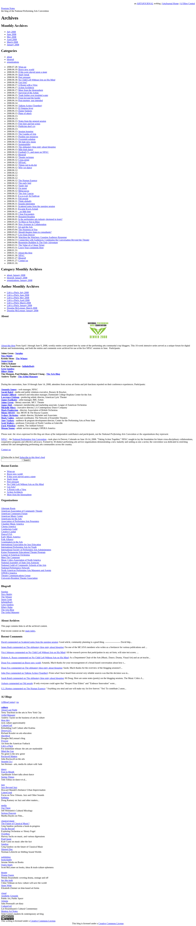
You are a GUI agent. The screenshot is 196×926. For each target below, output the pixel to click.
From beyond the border (29, 98)
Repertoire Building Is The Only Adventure (38, 242)
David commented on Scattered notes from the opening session (29, 642)
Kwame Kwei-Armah (28, 209)
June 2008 (11, 34)
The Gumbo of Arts (27, 134)
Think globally (25, 201)
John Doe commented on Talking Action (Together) (24, 673)
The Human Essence (27, 180)
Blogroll (22, 154)
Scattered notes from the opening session (36, 206)
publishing (6, 857)
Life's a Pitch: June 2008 (18, 295)
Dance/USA (6, 534)
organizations (13, 62)
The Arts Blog (53, 374)
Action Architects (26, 87)
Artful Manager (8, 715)
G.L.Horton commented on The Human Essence (23, 688)
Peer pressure (24, 77)
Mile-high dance (25, 149)
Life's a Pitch (7, 746)
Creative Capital (8, 531)
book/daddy (6, 859)
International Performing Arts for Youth (19, 547)
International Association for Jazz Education (21, 544)
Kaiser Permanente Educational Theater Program (23, 552)
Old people (23, 198)
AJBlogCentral (8, 702)
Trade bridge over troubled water (33, 95)
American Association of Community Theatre (21, 511)
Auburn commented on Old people (17, 683)
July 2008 (11, 32)
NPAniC (22, 162)
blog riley (5, 720)
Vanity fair (23, 185)
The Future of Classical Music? (15, 823)
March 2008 (12, 42)
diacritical (5, 736)
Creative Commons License (42, 921)
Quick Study (7, 865)
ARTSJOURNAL (145, 3)
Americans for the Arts (11, 519)
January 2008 (13, 44)
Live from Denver (26, 235)
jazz (3, 785)
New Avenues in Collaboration (32, 224)
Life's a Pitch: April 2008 (18, 300)
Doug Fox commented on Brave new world (21, 663)
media (4, 805)
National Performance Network (15, 568)
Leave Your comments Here (31, 247)
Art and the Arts (25, 227)
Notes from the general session (32, 121)
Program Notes (8, 8)
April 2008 (12, 39)
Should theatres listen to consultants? (35, 232)
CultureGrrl (6, 906)
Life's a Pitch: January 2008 (19, 305)
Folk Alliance (7, 539)
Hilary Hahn (7, 371)
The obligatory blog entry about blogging (37, 147)
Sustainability (24, 144)
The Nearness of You (27, 229)
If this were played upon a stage (32, 72)
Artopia (4, 901)
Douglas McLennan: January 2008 (22, 310)
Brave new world (26, 69)
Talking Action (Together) (30, 105)
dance (3, 769)
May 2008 (11, 37)
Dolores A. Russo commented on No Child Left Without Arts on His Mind (35, 657)
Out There (5, 808)
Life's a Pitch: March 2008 (19, 303)
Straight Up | (7, 761)
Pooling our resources (28, 136)
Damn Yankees (25, 111)
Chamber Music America (12, 524)
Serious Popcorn (8, 813)
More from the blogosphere (30, 90)
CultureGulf (6, 725)
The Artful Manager (10, 612)
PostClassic (6, 839)
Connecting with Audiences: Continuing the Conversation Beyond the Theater (53, 240)
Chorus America (8, 526)
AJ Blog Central (187, 3)
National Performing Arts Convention (29, 439)
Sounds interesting (26, 204)
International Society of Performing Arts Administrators (26, 549)
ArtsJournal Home (170, 3)
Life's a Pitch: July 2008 (18, 292)
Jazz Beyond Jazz (9, 787)
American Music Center (12, 516)
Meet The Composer (10, 557)
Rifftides (5, 797)
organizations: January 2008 (19, 280)
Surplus (19, 353)
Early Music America (10, 537)
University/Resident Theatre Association (19, 578)
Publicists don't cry (26, 126)
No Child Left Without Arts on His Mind (36, 80)
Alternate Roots (8, 508)
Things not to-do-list (27, 165)
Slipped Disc (7, 849)
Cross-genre (23, 160)
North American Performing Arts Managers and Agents (26, 570)
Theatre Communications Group (15, 575)
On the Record (7, 828)
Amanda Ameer (9, 389)
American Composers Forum (14, 513)
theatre (4, 872)
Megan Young (8, 428)
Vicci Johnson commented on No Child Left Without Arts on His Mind (33, 652)
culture (4, 707)
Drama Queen (7, 875)
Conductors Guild (9, 529)
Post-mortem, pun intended (30, 100)
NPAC (21, 255)
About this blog (25, 253)
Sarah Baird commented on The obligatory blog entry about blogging (32, 678)
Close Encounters (26, 214)
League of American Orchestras (15, 555)
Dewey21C (6, 730)
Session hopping (25, 131)
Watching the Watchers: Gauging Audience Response (42, 237)
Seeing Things (7, 777)
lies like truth (7, 880)
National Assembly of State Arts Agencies (20, 562)
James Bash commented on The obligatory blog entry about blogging (32, 647)
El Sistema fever (25, 108)
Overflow (5, 834)
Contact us (23, 260)
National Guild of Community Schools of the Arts (23, 565)
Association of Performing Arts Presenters (20, 521)
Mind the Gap (7, 751)
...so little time (24, 211)
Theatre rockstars (26, 157)
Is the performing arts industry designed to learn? (40, 219)
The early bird (24, 183)
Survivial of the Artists (28, 93)
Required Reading (26, 216)
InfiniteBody (28, 366)
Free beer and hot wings (29, 123)
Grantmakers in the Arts (12, 542)
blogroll (10, 59)
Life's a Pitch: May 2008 (18, 297)
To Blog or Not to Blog (29, 222)
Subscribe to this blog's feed (32, 457)
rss (17, 702)
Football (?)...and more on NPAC (33, 152)
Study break (23, 74)
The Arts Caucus (26, 193)
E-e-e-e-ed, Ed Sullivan (28, 196)
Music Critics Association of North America (21, 560)
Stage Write (6, 885)
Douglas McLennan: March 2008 (22, 308)
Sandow (5, 844)
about (9, 57)
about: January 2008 (16, 275)
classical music (7, 821)
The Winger (22, 358)
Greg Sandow (7, 369)
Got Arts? (22, 82)
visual (3, 893)
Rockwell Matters (9, 756)
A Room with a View (28, 85)
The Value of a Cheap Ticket (31, 245)
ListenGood (6, 792)
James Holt (6, 405)
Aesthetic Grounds (9, 896)
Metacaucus (23, 191)
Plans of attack (25, 113)
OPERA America (9, 573)
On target (22, 188)
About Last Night (9, 710)
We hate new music (27, 142)
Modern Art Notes (9, 911)
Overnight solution (26, 139)
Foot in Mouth (7, 772)
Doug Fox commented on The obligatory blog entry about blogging (31, 668)
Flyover (4, 741)
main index (30, 631)
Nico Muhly (7, 356)
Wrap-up (22, 67)
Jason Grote (7, 361)
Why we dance (25, 167)
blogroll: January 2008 (17, 278)
